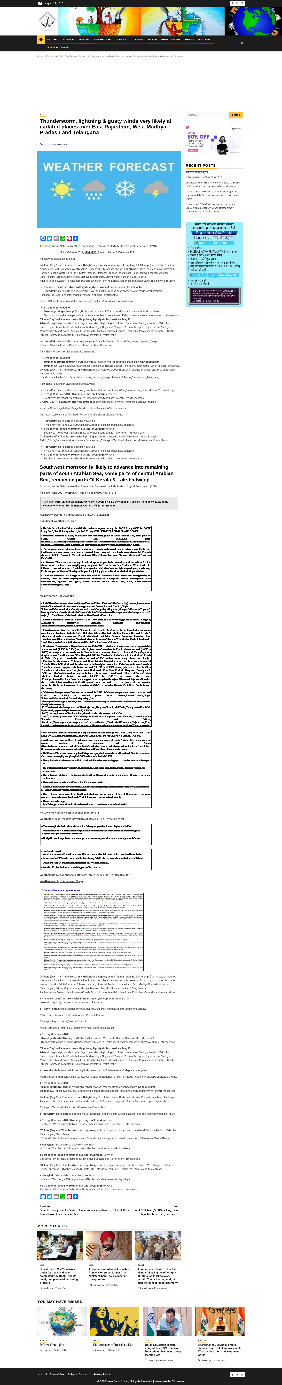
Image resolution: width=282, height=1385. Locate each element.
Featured (204, 39)
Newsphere (161, 1381)
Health (152, 39)
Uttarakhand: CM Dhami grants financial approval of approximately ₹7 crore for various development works (213, 195)
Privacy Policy (102, 1374)
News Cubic (62, 144)
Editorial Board (58, 1374)
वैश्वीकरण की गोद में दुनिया (197, 171)
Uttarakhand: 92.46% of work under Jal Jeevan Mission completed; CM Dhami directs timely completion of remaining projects (59, 1276)
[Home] (41, 39)
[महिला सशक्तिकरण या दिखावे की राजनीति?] (115, 1321)
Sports (189, 39)
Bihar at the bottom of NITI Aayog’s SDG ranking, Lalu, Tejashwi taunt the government (145, 1210)
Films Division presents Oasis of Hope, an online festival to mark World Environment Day (73, 1210)
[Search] (242, 43)
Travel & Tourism (58, 47)
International (103, 39)
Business (68, 39)
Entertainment (170, 39)
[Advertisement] (141, 85)
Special (122, 39)
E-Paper (72, 1374)
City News (137, 39)
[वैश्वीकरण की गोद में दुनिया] (62, 1321)
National (84, 39)
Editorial (53, 39)
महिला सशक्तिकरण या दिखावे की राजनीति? (204, 177)
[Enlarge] (238, 225)
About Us (42, 1374)
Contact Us (85, 1374)
